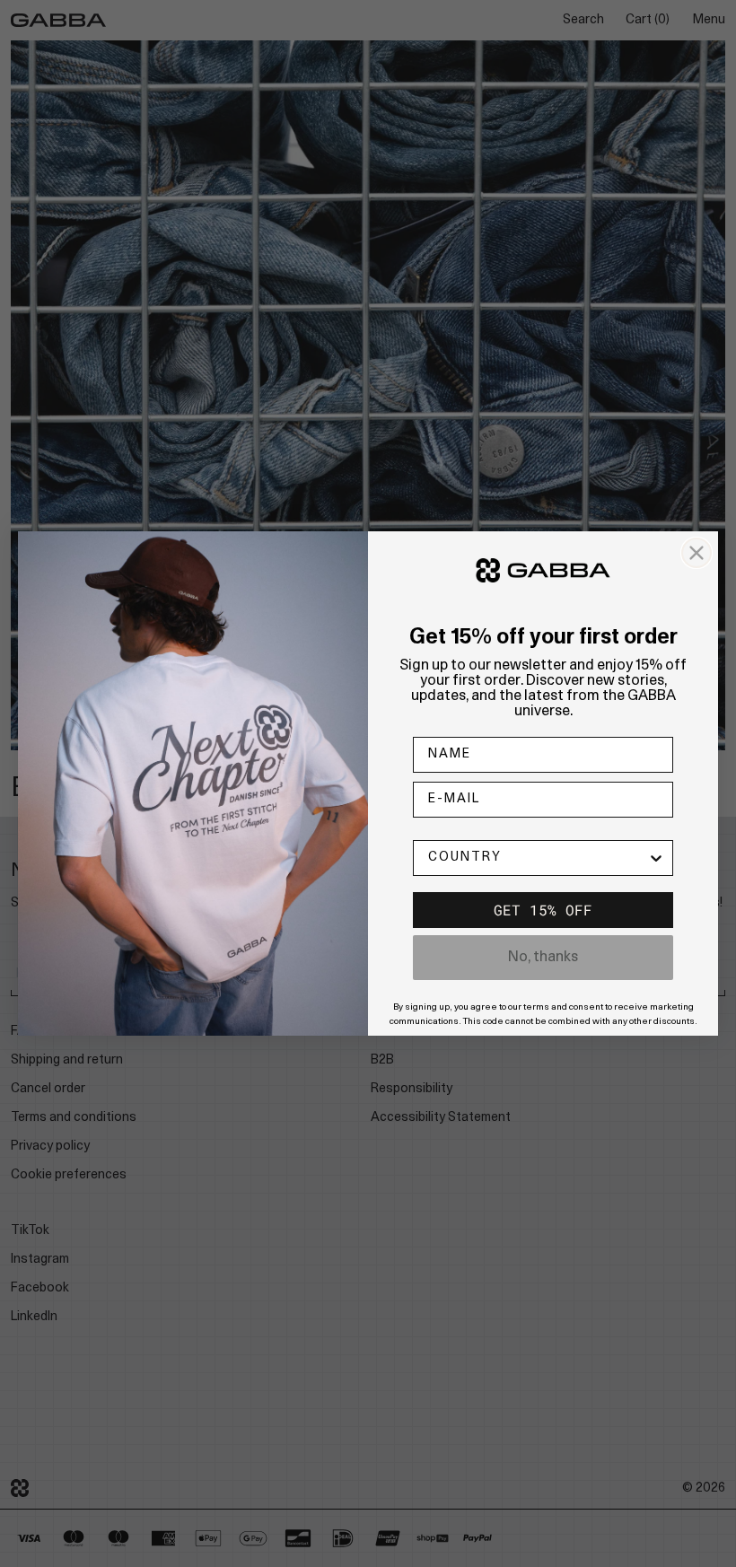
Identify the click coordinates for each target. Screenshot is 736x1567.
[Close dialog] (696, 552)
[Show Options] (656, 858)
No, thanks (543, 957)
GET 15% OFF (543, 909)
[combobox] (537, 858)
